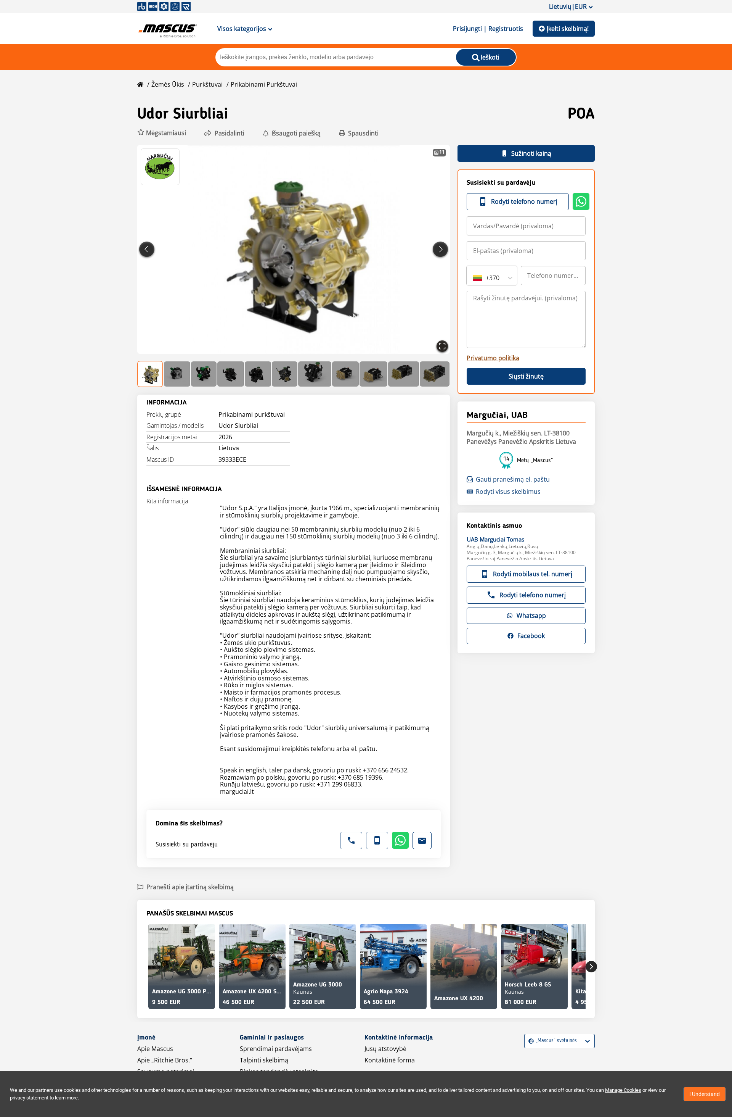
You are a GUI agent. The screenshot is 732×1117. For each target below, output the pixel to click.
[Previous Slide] (146, 249)
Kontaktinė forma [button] (389, 1060)
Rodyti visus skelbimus (508, 491)
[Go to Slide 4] (230, 374)
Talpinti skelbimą (264, 1060)
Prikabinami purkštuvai (264, 84)
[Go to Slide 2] (177, 374)
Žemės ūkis (167, 84)
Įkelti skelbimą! (568, 28)
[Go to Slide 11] (434, 374)
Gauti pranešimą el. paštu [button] (513, 479)
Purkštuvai (207, 84)
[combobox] (473, 277)
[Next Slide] (440, 249)
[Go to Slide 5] (258, 374)
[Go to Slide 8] (345, 374)
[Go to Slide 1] (150, 374)
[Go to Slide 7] (314, 374)
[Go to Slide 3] (204, 374)
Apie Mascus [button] (155, 1048)
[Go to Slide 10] (403, 374)
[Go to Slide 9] (373, 374)
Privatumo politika (493, 358)
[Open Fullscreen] (442, 346)
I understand (704, 1094)
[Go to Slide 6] (284, 374)
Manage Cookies (623, 1090)
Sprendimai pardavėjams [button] (276, 1048)
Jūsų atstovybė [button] (385, 1048)
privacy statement (29, 1098)
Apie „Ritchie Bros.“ (164, 1060)
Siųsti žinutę (526, 376)
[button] (161, 133)
